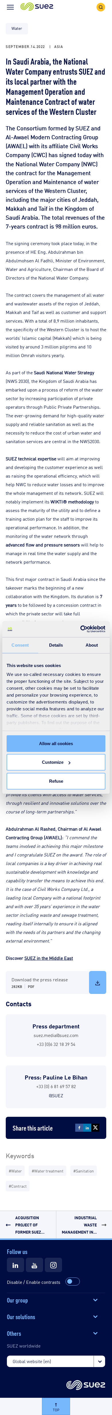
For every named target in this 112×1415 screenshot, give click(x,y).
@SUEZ (56, 1095)
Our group (17, 1299)
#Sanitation (83, 1170)
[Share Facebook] (79, 1128)
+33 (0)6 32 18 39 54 (56, 1044)
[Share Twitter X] (95, 1128)
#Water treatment (47, 1170)
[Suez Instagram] (53, 1265)
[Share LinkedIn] (87, 1128)
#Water (15, 1170)
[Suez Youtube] (34, 1265)
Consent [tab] (20, 644)
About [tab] (92, 644)
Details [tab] (56, 644)
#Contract (18, 1186)
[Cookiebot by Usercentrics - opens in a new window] (80, 629)
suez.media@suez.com (56, 1035)
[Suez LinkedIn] (15, 1265)
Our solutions (21, 1316)
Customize (52, 762)
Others (14, 1333)
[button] (37, 7)
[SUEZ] (85, 1385)
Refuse (56, 780)
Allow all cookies (56, 743)
